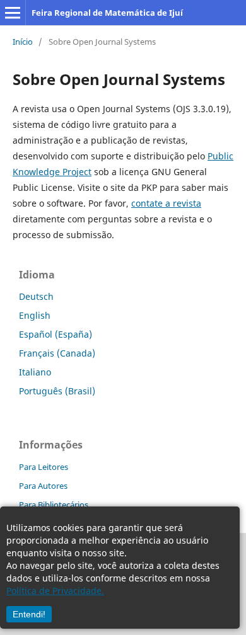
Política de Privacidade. (55, 591)
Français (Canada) (57, 353)
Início (23, 41)
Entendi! (29, 614)
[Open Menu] (12, 12)
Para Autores (43, 485)
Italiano (35, 372)
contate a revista (166, 203)
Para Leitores (43, 466)
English (34, 315)
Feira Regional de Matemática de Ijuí (107, 12)
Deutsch (36, 296)
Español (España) (55, 334)
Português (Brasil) (57, 391)
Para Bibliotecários (53, 504)
